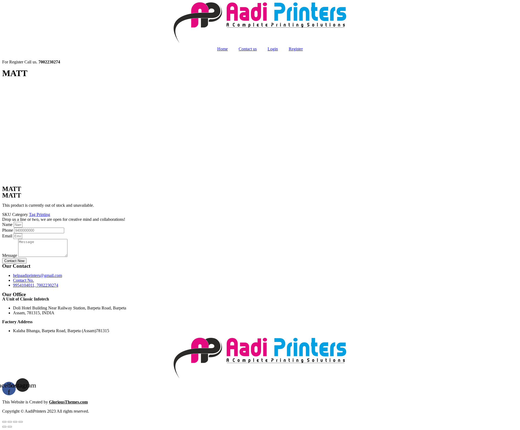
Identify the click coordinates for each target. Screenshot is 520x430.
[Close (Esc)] (4, 422)
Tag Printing (39, 214)
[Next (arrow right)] (10, 427)
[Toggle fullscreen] (15, 422)
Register (296, 49)
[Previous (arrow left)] (4, 427)
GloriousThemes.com (68, 402)
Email (7, 236)
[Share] (10, 422)
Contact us (248, 49)
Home (222, 49)
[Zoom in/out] (20, 422)
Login (273, 49)
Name (8, 224)
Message (10, 255)
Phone (8, 230)
